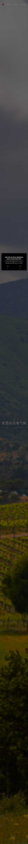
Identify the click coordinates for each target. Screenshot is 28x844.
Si (7, 268)
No (20, 268)
